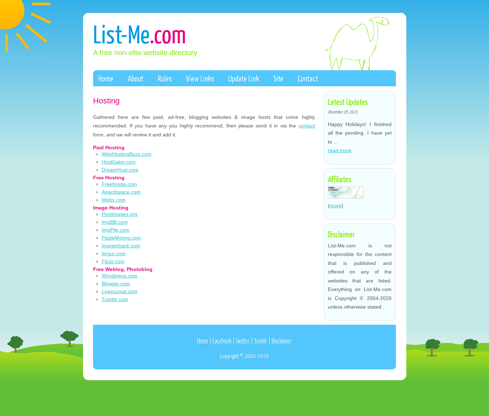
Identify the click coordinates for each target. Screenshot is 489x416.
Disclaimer (282, 340)
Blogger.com (116, 283)
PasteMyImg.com (121, 238)
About (136, 78)
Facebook (222, 340)
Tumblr (260, 340)
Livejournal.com (119, 291)
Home (105, 78)
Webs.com (114, 200)
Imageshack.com (121, 245)
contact (307, 126)
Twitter (243, 340)
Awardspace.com (121, 192)
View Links (200, 78)
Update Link (243, 78)
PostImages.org (119, 214)
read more (340, 150)
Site (278, 78)
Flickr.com (113, 261)
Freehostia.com (119, 184)
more (336, 205)
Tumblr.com (115, 299)
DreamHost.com (120, 170)
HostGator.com (119, 162)
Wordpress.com (119, 276)
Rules (165, 78)
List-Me (139, 33)
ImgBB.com (115, 222)
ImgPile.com (116, 230)
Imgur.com (114, 253)
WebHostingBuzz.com (126, 154)
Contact (308, 78)
